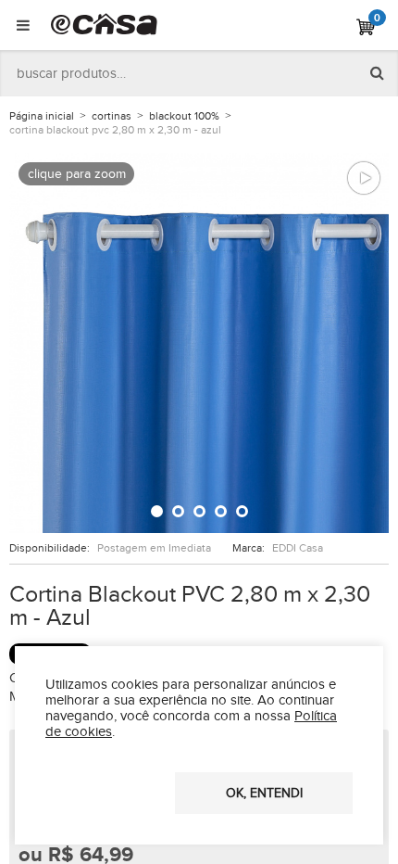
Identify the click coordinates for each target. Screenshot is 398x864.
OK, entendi (264, 793)
